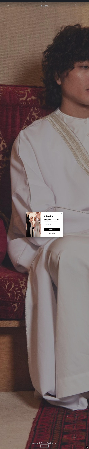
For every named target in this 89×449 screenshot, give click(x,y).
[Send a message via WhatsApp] (87, 447)
